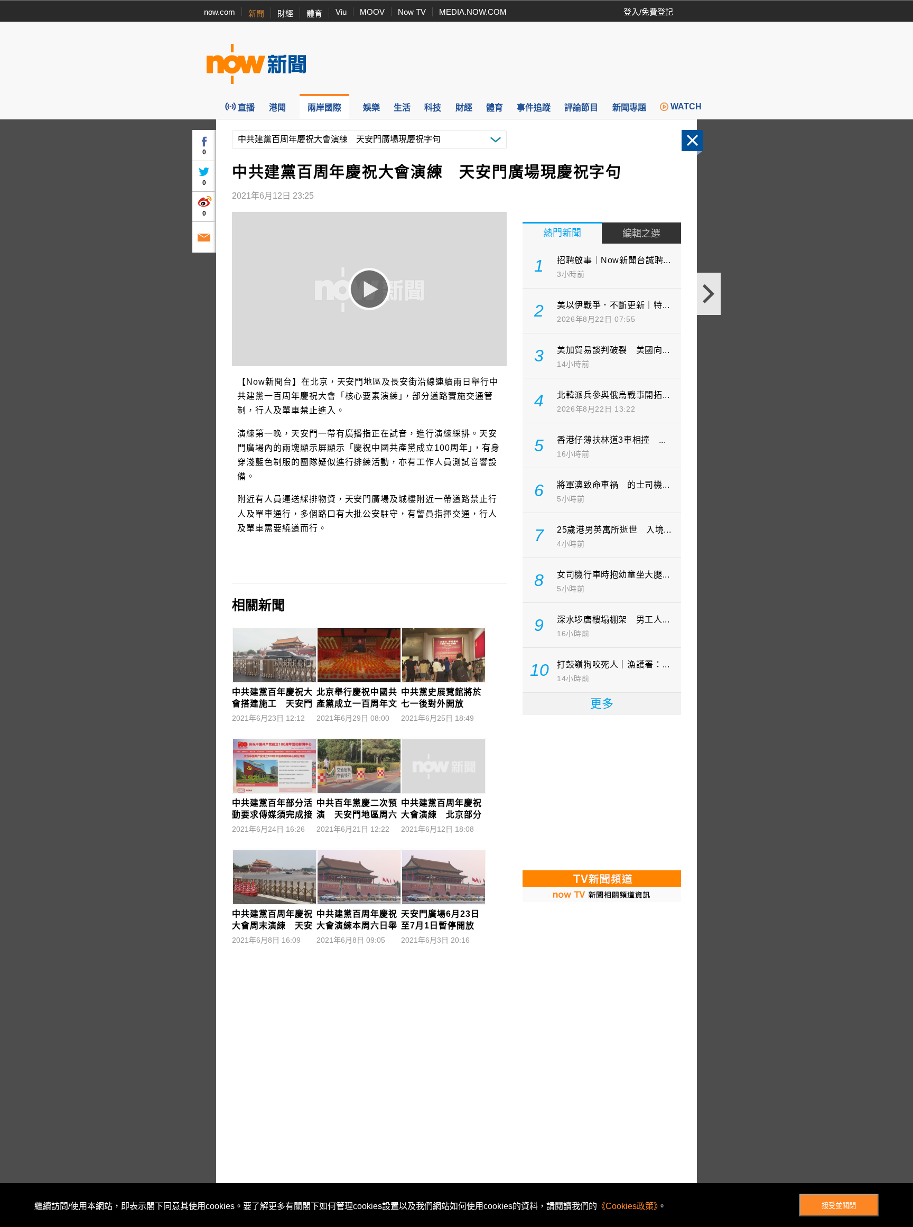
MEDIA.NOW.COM (473, 11)
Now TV (412, 11)
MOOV (372, 11)
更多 (601, 703)
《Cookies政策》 (627, 1206)
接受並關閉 (839, 1206)
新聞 (256, 13)
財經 (285, 13)
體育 (314, 13)
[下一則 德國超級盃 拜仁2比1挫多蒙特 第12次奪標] (709, 294)
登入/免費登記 (648, 11)
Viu (341, 11)
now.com (219, 11)
